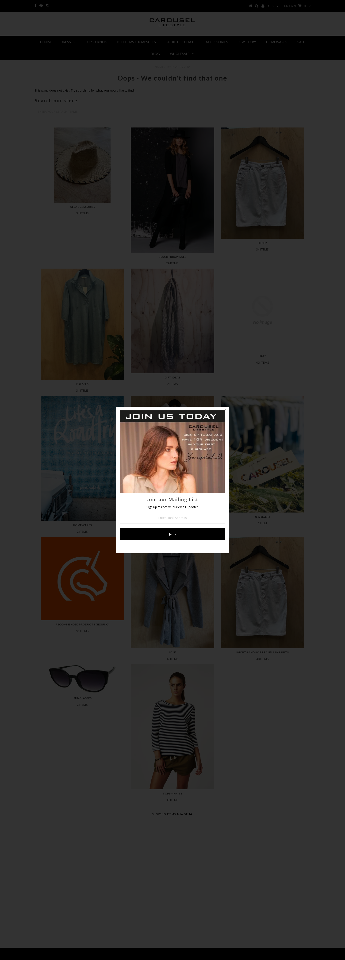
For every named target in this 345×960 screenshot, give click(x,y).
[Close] (225, 410)
